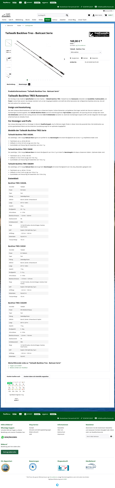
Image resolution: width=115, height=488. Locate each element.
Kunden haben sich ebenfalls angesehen (36, 376)
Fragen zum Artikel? (15, 366)
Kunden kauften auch (13, 376)
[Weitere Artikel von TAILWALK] (99, 35)
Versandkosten (53, 477)
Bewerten (95, 58)
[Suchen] (67, 15)
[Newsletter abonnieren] (111, 436)
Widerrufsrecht (33, 432)
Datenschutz (61, 432)
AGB (30, 434)
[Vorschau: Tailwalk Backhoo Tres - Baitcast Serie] (8, 43)
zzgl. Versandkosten (81, 45)
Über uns (60, 430)
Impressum (61, 434)
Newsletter (61, 428)
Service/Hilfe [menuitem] (109, 11)
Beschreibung (11, 84)
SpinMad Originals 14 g (17, 395)
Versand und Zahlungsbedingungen (40, 430)
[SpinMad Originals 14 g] (16, 386)
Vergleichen (75, 58)
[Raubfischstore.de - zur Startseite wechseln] (6, 15)
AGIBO (65, 479)
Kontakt (31, 428)
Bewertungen (24, 84)
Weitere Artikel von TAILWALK (18, 368)
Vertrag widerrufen (9, 452)
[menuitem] (53, 15)
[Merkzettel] (89, 15)
